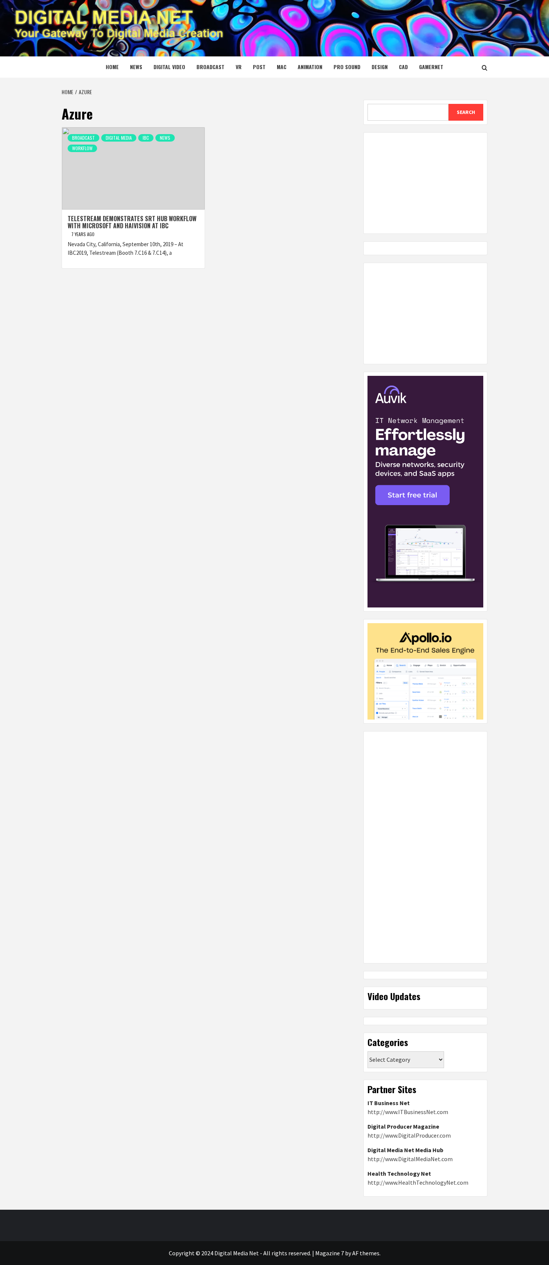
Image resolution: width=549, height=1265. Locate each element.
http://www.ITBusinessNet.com (407, 1112)
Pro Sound (347, 67)
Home (112, 67)
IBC (146, 137)
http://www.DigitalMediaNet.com (410, 1159)
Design (380, 67)
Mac (281, 67)
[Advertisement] (425, 183)
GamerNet (431, 67)
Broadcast (210, 67)
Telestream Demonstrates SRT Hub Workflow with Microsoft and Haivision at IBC (132, 222)
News (136, 67)
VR (239, 67)
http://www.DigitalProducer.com (409, 1135)
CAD (403, 67)
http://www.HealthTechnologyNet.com (417, 1182)
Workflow (82, 148)
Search (466, 112)
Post (259, 67)
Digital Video (169, 67)
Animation (310, 67)
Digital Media (119, 137)
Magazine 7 (329, 1253)
